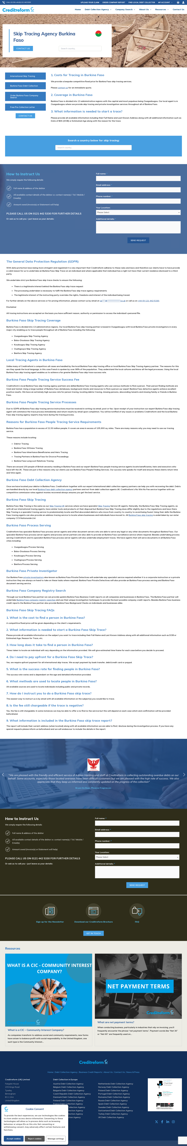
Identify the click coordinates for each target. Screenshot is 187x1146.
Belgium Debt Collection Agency (68, 1087)
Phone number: (104, 196)
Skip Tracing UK (56, 506)
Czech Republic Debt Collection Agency (72, 1093)
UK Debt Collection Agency (111, 1117)
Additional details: (106, 219)
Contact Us (119, 1072)
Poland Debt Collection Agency (113, 1090)
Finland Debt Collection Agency (68, 1100)
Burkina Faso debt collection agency (55, 489)
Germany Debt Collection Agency (69, 1107)
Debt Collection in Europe (65, 1079)
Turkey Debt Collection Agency (113, 1114)
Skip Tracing (104, 506)
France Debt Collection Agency (68, 1103)
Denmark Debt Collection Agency (69, 1097)
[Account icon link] (183, 2)
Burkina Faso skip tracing (141, 515)
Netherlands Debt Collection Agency (115, 1083)
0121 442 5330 (42, 213)
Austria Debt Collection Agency (68, 1083)
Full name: (101, 173)
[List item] (156, 1121)
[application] (171, 2)
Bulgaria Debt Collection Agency (68, 1090)
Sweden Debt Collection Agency (113, 1107)
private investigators (33, 577)
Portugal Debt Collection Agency (114, 1093)
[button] (18, 2)
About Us (108, 1072)
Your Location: (103, 207)
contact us (63, 87)
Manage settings (56, 1138)
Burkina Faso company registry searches (36, 600)
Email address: (104, 185)
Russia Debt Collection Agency (113, 1100)
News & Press (132, 1072)
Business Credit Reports (90, 1072)
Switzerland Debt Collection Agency (115, 1110)
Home (50, 1072)
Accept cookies (14, 1138)
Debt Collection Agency (66, 1072)
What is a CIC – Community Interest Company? (36, 1030)
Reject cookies (34, 1138)
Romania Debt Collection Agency (114, 1097)
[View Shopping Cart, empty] (178, 2)
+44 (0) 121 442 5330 (148, 300)
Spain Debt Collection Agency (112, 1103)
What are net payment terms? (115, 1022)
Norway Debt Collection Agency (113, 1087)
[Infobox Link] (50, 913)
